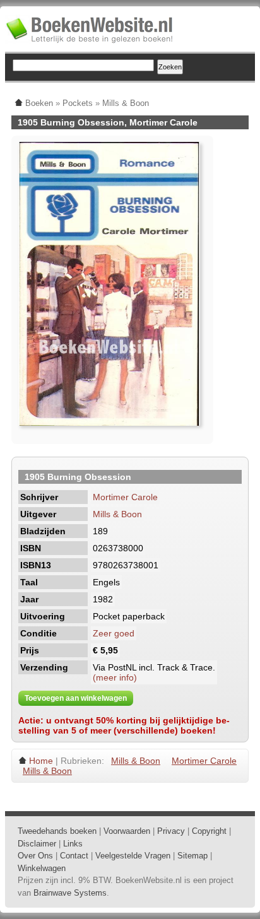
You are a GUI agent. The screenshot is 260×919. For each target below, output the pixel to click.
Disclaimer (37, 843)
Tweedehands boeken (57, 831)
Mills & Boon (117, 514)
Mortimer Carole (125, 497)
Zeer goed (113, 633)
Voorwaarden (126, 831)
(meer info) (115, 677)
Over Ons (35, 855)
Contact (74, 855)
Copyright (209, 831)
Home (41, 761)
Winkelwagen (42, 868)
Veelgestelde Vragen (132, 855)
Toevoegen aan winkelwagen (76, 698)
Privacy (171, 831)
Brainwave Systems (70, 893)
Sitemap (192, 855)
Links (73, 843)
